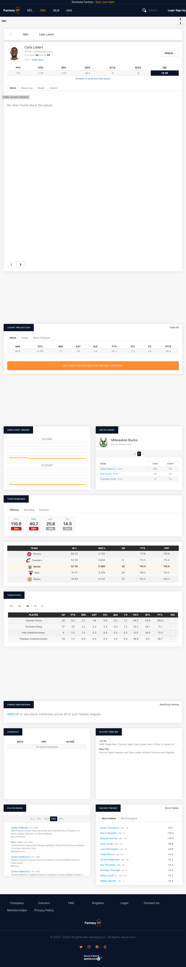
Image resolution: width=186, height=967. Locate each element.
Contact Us (151, 903)
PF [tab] (35, 606)
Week (13, 337)
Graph (41, 88)
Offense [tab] (14, 510)
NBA (43, 10)
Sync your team (105, 1)
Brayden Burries (109, 838)
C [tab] (43, 606)
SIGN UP (13, 714)
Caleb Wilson (107, 854)
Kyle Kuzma (106, 474)
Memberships (17, 910)
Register (98, 903)
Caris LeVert (46, 34)
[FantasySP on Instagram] (89, 947)
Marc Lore (16, 842)
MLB (56, 10)
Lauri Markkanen (109, 849)
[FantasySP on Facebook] (97, 947)
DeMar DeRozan (19, 827)
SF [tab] (27, 606)
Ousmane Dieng (108, 479)
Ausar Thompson (109, 827)
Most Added (109, 818)
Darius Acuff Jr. (108, 875)
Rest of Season (41, 337)
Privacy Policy (44, 910)
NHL (69, 10)
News (13, 88)
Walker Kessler (108, 880)
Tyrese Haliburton (20, 856)
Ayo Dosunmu (107, 865)
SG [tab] (19, 606)
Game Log (27, 88)
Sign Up (180, 10)
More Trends (172, 808)
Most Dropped (129, 818)
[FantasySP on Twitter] (81, 947)
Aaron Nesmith (108, 833)
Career (53, 88)
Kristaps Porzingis (110, 870)
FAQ (71, 903)
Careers (44, 903)
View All (174, 327)
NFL (30, 10)
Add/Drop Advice (169, 704)
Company (17, 903)
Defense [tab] (44, 510)
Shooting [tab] (29, 510)
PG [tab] (11, 606)
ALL (33, 818)
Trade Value (37, 59)
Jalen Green (106, 843)
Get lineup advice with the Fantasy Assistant (93, 365)
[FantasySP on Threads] (105, 947)
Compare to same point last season (93, 78)
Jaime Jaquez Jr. (108, 469)
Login (171, 10)
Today (24, 337)
